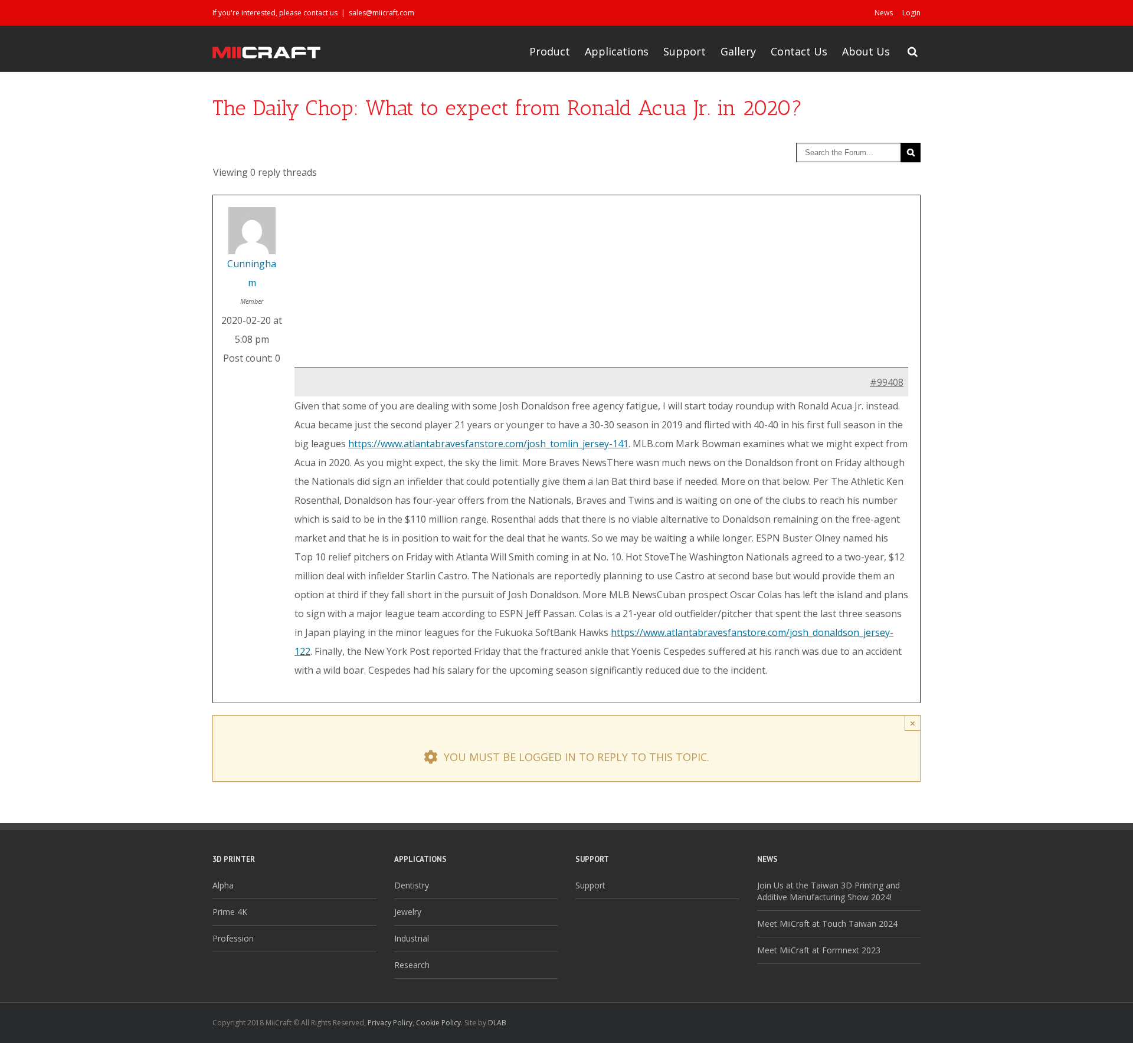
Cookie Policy (438, 1023)
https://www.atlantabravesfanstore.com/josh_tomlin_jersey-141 (488, 443)
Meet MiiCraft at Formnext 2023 (818, 950)
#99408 (886, 382)
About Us (866, 51)
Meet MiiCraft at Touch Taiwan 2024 (827, 923)
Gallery (738, 51)
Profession (233, 938)
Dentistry (411, 885)
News (884, 13)
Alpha (223, 885)
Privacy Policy (390, 1023)
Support (684, 51)
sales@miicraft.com (381, 13)
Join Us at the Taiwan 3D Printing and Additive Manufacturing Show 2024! (828, 891)
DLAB (497, 1023)
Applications (617, 51)
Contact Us (799, 51)
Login (911, 13)
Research (412, 964)
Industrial (411, 938)
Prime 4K (229, 911)
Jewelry (407, 911)
